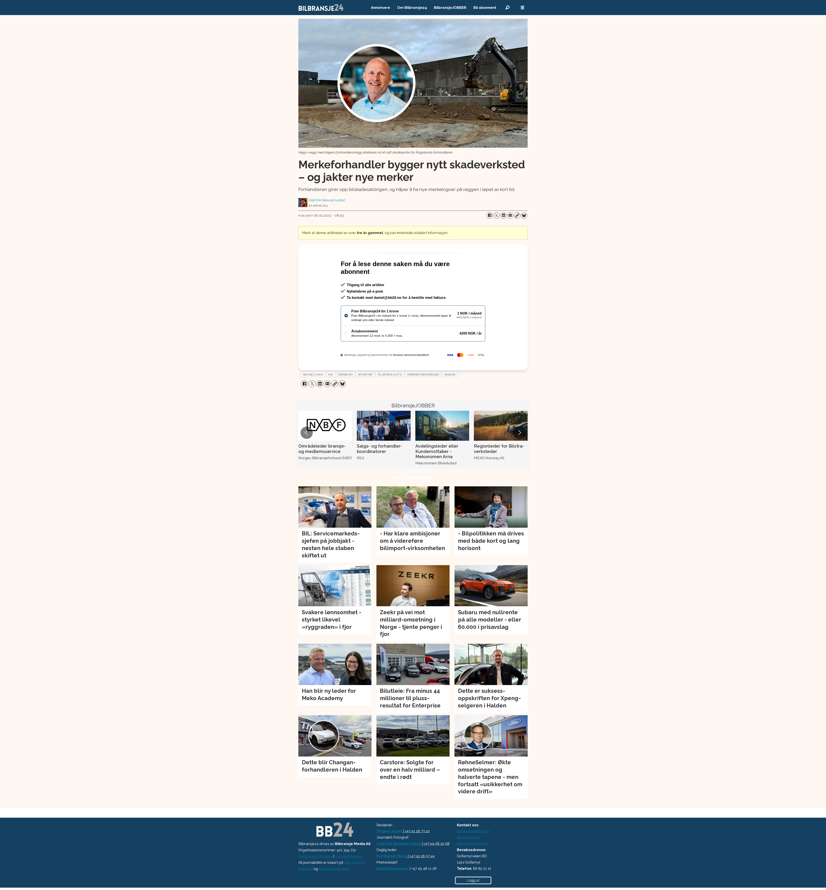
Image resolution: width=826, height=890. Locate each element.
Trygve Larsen (389, 849)
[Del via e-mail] (510, 215)
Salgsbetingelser (348, 875)
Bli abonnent (484, 7)
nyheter (365, 393)
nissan (449, 393)
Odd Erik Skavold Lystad (398, 862)
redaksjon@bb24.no (473, 849)
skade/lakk (313, 393)
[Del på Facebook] (489, 215)
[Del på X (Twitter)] (496, 215)
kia (330, 393)
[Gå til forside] (321, 7)
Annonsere (380, 7)
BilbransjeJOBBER (450, 7)
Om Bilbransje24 (412, 7)
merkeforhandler (423, 393)
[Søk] (507, 7)
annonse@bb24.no (472, 862)
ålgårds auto (390, 393)
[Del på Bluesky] (524, 215)
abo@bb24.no (468, 856)
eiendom (346, 393)
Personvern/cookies (315, 875)
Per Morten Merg (391, 874)
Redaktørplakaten (334, 887)
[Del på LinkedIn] (503, 215)
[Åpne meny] (522, 7)
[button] (307, 451)
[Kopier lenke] (517, 215)
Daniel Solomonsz (392, 887)
